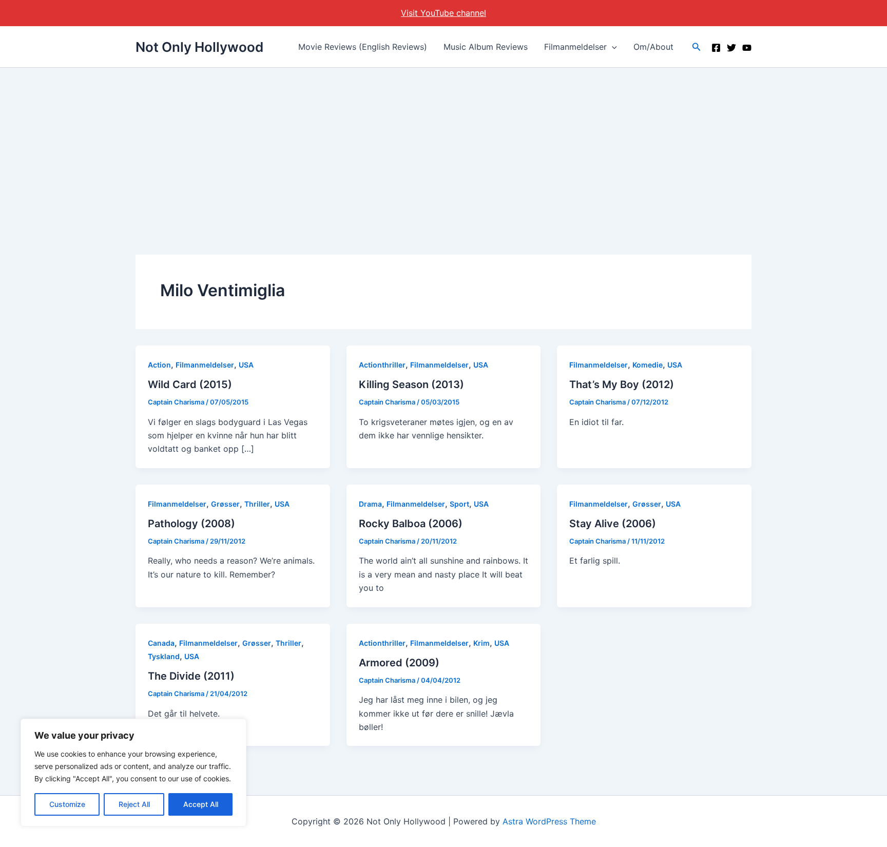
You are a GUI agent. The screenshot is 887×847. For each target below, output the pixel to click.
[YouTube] (746, 47)
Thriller (257, 503)
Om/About (653, 47)
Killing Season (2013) (411, 384)
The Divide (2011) (191, 676)
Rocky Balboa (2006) (410, 523)
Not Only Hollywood (199, 47)
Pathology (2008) (191, 523)
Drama (370, 503)
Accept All (200, 804)
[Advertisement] (443, 145)
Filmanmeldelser (575, 47)
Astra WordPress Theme (549, 821)
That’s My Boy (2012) (621, 384)
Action (159, 364)
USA (246, 364)
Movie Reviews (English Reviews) (362, 47)
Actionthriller (382, 364)
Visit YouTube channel (443, 13)
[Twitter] (731, 47)
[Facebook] (716, 47)
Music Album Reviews (486, 47)
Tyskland (164, 656)
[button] (612, 46)
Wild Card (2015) (190, 384)
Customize (67, 804)
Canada (161, 643)
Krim (481, 643)
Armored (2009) (399, 663)
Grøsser (225, 503)
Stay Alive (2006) (612, 523)
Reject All (134, 804)
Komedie (647, 364)
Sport (459, 503)
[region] (133, 772)
